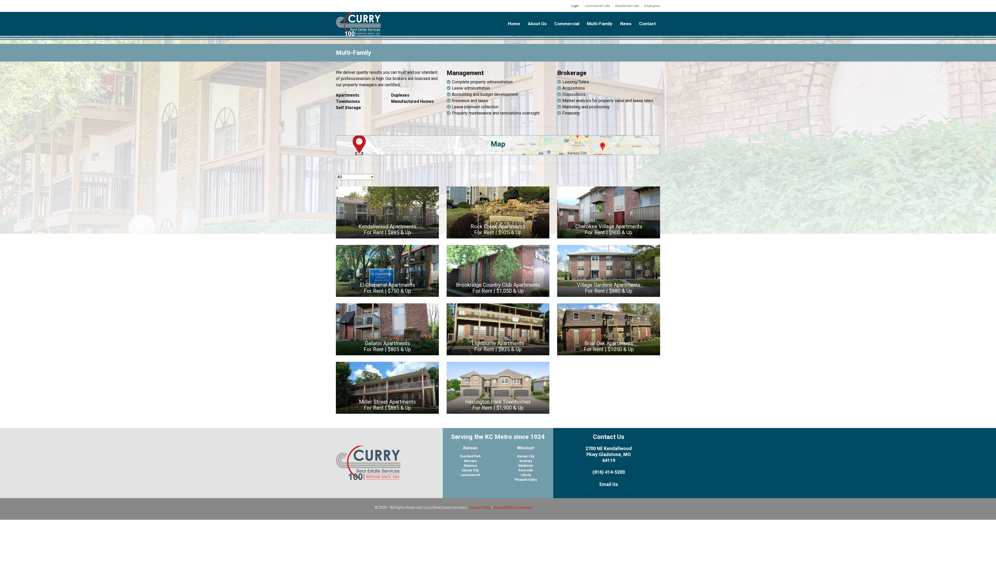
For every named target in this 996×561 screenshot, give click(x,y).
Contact (647, 23)
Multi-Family (599, 23)
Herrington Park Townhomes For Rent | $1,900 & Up (498, 405)
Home (514, 23)
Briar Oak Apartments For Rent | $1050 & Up (609, 346)
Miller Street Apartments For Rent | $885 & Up (387, 405)
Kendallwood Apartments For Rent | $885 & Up (387, 229)
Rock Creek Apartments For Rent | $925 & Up (498, 229)
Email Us (608, 484)
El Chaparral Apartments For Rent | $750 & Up (387, 288)
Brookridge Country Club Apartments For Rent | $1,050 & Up (498, 288)
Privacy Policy (479, 507)
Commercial (566, 23)
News (625, 23)
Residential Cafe (627, 6)
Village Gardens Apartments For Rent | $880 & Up (608, 288)
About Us (537, 23)
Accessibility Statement (513, 507)
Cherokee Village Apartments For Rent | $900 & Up (608, 229)
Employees (652, 6)
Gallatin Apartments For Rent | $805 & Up (387, 346)
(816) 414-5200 (608, 472)
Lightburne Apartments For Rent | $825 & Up (498, 346)
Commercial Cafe (597, 6)
